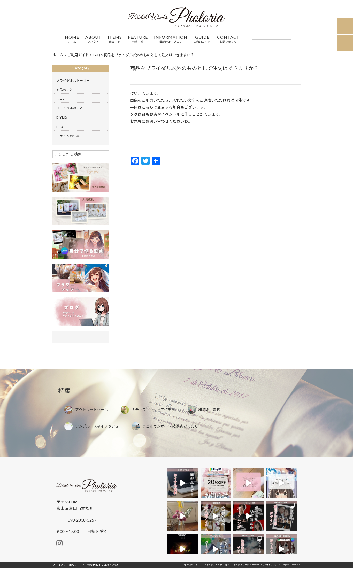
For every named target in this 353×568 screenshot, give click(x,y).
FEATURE (138, 39)
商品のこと (64, 90)
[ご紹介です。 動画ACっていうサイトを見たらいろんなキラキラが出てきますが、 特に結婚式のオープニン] (182, 483)
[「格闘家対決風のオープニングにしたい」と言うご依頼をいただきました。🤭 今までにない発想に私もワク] (248, 549)
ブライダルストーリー (73, 80)
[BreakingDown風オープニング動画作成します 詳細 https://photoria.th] (182, 549)
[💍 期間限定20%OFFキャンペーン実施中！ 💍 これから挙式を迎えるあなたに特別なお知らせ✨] (216, 483)
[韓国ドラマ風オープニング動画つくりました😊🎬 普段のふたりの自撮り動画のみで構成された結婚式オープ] (281, 516)
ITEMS (115, 39)
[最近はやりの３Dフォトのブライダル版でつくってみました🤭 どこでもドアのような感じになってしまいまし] (216, 549)
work (60, 99)
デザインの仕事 (68, 136)
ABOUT (93, 39)
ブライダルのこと (69, 108)
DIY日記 (62, 117)
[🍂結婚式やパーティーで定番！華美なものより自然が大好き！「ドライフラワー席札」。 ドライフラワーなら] (216, 516)
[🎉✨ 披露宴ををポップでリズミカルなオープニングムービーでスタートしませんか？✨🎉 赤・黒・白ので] (248, 516)
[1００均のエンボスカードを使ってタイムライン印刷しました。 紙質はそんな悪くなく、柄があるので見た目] (281, 549)
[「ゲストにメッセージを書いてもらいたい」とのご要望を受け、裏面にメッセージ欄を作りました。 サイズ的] (248, 483)
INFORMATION (170, 39)
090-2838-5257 (81, 519)
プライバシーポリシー (66, 564)
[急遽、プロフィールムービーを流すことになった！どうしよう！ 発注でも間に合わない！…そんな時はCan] (281, 483)
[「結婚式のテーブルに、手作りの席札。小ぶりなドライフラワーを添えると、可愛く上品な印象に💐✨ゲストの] (182, 516)
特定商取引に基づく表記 (102, 564)
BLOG (61, 127)
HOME (72, 39)
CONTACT (228, 39)
